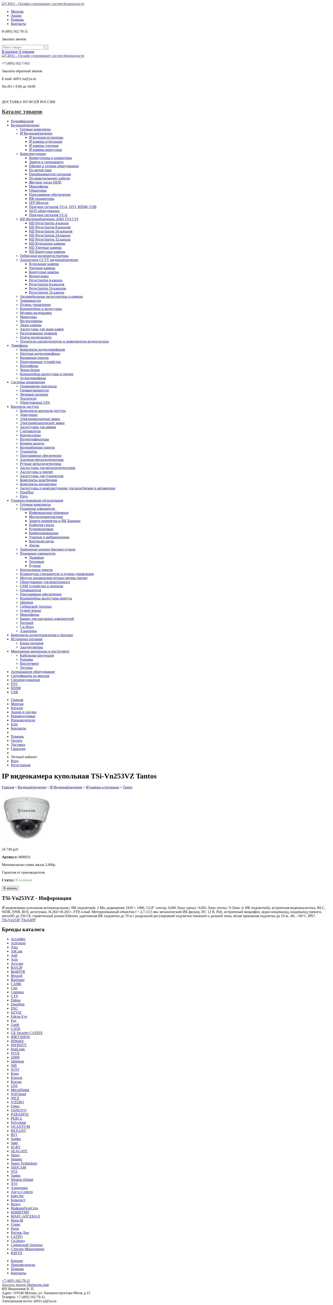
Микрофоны (38, 186)
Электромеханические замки (42, 423)
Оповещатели (30, 590)
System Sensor (30, 610)
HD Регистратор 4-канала (49, 223)
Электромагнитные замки (40, 419)
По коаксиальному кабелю (49, 178)
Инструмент (29, 663)
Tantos (127, 787)
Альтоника (28, 631)
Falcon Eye (19, 1016)
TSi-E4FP (28, 920)
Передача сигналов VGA (48, 215)
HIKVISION (20, 1037)
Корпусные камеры (44, 272)
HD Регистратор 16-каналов (50, 231)
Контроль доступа (25, 406)
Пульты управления (35, 305)
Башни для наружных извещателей (47, 619)
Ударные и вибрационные (49, 537)
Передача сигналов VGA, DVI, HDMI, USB (63, 207)
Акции (16, 15)
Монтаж (17, 11)
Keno (15, 1073)
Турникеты (28, 451)
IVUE (15, 1053)
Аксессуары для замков (38, 427)
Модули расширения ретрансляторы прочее (53, 578)
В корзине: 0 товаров (18, 51)
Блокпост (18, 1200)
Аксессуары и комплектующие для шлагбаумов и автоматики (67, 488)
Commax (17, 992)
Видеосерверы (31, 321)
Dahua (15, 1000)
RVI (14, 1135)
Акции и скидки (23, 712)
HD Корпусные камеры (47, 252)
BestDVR (18, 972)
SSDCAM (18, 1167)
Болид (15, 1204)
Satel (14, 1143)
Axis (14, 959)
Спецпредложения (25, 680)
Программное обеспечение (50, 194)
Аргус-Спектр (22, 1192)
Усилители (28, 398)
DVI (14, 684)
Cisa (14, 988)
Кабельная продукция (37, 655)
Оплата (16, 740)
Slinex (15, 1155)
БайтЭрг (17, 1196)
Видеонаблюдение (25, 125)
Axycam (17, 963)
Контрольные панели (36, 570)
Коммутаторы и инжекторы (50, 158)
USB (14, 692)
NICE (15, 1098)
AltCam (16, 951)
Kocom (16, 1082)
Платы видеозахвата (35, 337)
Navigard (26, 623)
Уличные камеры (42, 268)
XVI (14, 1184)
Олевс (15, 1224)
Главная (17, 700)
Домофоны (19, 345)
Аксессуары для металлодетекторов (47, 468)
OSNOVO (19, 1110)
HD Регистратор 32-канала (49, 239)
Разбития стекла (41, 525)
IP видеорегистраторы (46, 137)
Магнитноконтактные (46, 517)
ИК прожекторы (41, 199)
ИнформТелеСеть (24, 1208)
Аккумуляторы (31, 647)
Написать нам (38, 1285)
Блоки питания (31, 643)
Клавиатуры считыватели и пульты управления (57, 574)
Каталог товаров (22, 111)
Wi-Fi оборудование (44, 211)
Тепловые (36, 561)
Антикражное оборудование (33, 672)
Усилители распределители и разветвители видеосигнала (64, 341)
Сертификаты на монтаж (30, 676)
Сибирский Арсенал (36, 606)
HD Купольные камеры (47, 243)
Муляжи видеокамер (36, 313)
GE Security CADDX (27, 1033)
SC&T (15, 1147)
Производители (23, 720)
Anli (14, 955)
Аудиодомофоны (33, 378)
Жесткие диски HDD (45, 182)
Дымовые (36, 557)
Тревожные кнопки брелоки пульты (47, 549)
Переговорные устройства (40, 362)
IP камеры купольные (45, 141)
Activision (18, 943)
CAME (16, 984)
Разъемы (26, 659)
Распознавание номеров (38, 333)
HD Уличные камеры (45, 247)
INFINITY (19, 1045)
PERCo (16, 1118)
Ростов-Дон (20, 1233)
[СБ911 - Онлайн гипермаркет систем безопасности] (43, 4)
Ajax (14, 947)
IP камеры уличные (44, 145)
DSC (14, 1008)
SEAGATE (19, 1151)
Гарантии (18, 749)
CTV (14, 996)
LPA (14, 1086)
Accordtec (18, 939)
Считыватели (30, 431)
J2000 (15, 1057)
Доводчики (28, 415)
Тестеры (26, 667)
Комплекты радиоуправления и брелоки (42, 635)
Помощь (17, 20)
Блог (14, 724)
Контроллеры (30, 435)
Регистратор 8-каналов (46, 284)
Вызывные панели (34, 358)
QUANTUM (20, 1127)
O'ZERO (17, 1102)
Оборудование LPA (35, 402)
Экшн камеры (30, 325)
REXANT (18, 1131)
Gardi (15, 1025)
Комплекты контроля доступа (43, 411)
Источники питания (26, 639)
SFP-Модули (38, 203)
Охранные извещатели (37, 508)
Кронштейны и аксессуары (41, 309)
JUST (15, 1069)
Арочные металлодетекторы (42, 460)
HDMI (16, 688)
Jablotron (26, 602)
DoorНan (17, 1004)
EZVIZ (16, 1012)
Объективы (38, 190)
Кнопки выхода (32, 443)
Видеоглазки (39, 276)
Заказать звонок (14, 1285)
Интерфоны (29, 366)
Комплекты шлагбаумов (38, 480)
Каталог (17, 708)
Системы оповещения (28, 382)
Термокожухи (30, 300)
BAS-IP (16, 967)
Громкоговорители (34, 390)
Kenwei (16, 1078)
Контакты (18, 24)
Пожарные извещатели (38, 553)
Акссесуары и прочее (36, 472)
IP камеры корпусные (45, 150)
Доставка (18, 745)
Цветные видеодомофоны (40, 353)
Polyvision (18, 1122)
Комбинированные (43, 533)
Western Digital (22, 1180)
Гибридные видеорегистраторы (44, 256)
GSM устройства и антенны (41, 586)
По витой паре (40, 170)
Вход (15, 761)
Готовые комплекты (35, 129)
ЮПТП (16, 1253)
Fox (14, 1020)
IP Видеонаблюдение (36, 133)
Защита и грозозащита (46, 162)
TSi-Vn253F (11, 920)
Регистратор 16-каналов (47, 288)
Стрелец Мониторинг (28, 1249)
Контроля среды (41, 541)
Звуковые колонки (34, 394)
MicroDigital (20, 1090)
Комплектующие (33, 154)
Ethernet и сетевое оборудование (54, 166)
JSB (14, 1065)
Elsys (24, 496)
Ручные (35, 566)
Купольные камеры (44, 264)
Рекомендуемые (23, 716)
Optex (15, 1106)
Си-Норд (27, 627)
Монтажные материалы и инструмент (40, 651)
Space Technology (24, 1163)
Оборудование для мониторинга (45, 582)
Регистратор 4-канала (45, 280)
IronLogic (18, 1049)
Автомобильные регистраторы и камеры (51, 296)
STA (14, 1171)
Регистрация (20, 765)
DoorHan (27, 492)
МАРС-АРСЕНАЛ (25, 1216)
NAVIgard (18, 1094)
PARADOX (20, 1114)
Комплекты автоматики (38, 484)
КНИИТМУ (20, 1212)
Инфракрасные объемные (49, 513)
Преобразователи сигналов (50, 174)
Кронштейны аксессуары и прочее (46, 374)
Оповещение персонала (38, 386)
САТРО (17, 1237)
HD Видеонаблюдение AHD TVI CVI (49, 219)
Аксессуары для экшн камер (42, 329)
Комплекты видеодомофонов (42, 349)
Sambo (16, 1139)
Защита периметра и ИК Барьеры (54, 521)
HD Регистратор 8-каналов (50, 227)
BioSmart (17, 980)
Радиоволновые (41, 529)
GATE (15, 1029)
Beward (16, 976)
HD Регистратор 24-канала (49, 235)
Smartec (16, 1159)
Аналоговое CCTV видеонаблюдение (49, 260)
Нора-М (17, 1220)
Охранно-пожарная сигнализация (37, 500)
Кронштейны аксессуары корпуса (46, 598)
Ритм (15, 1228)
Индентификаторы (34, 439)
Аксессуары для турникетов (41, 476)
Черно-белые (30, 370)
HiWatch (17, 1041)
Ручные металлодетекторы (40, 464)
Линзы (34, 545)
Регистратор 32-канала (46, 292)
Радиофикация (22, 121)
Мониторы (28, 317)
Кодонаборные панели (37, 447)
